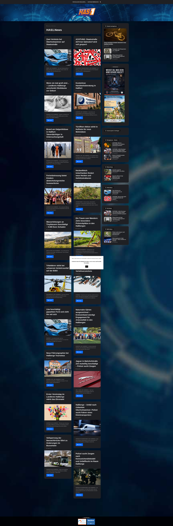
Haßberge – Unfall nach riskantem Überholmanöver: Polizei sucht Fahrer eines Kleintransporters (87, 410)
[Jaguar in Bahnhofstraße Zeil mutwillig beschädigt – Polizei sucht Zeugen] (87, 379)
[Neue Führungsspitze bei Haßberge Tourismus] (57, 368)
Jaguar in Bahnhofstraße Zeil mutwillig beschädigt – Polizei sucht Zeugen (87, 363)
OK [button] (86, 266)
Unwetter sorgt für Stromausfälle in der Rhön (118, 170)
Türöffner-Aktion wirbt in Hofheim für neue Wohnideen (87, 129)
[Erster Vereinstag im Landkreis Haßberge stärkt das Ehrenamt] (57, 412)
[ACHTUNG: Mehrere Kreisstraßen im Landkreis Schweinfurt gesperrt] (107, 144)
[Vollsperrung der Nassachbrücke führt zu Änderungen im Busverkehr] (57, 458)
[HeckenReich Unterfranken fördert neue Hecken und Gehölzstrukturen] (87, 191)
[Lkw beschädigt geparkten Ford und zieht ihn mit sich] (57, 327)
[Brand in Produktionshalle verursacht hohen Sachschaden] (107, 157)
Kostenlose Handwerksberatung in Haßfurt (86, 85)
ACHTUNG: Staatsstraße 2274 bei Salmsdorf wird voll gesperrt (86, 41)
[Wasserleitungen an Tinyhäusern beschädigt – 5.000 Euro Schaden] (57, 240)
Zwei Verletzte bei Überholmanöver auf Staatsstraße (55, 41)
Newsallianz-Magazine (79, 1)
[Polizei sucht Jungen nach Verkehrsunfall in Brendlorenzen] (107, 234)
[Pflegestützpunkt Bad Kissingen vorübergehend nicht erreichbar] (107, 56)
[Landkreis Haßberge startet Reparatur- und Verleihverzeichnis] (87, 284)
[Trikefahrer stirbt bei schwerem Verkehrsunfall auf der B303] (57, 284)
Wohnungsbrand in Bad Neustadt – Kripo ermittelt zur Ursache (119, 239)
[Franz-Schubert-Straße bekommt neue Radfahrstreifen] (115, 34)
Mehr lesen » (50, 74)
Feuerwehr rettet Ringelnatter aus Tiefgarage (119, 49)
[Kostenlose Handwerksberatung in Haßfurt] (87, 101)
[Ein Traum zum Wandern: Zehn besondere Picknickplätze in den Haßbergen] (87, 239)
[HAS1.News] (86, 12)
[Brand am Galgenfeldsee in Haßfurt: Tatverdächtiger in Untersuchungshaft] (57, 150)
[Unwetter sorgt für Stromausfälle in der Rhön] (107, 171)
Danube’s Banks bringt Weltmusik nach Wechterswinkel (117, 177)
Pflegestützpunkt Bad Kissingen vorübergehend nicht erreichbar (118, 56)
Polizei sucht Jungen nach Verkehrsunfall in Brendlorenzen (118, 233)
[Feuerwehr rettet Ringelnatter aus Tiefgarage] (107, 50)
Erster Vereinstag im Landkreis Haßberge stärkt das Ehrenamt (55, 396)
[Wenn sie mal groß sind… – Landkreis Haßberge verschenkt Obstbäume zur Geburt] (57, 104)
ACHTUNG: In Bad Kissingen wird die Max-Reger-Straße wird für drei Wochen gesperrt (119, 150)
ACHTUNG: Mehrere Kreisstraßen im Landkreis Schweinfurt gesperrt (118, 144)
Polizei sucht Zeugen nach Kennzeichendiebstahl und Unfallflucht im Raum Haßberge (87, 459)
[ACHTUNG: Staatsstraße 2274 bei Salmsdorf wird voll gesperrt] (87, 57)
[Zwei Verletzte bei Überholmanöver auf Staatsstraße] (57, 57)
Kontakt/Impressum (93, 1)
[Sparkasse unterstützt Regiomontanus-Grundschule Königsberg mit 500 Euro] (57, 505)
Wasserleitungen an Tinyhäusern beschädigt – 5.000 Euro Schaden (57, 224)
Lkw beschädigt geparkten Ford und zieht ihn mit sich (57, 311)
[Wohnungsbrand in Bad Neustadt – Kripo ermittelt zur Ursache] (107, 240)
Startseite (49, 25)
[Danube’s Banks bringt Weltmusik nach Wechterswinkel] (107, 177)
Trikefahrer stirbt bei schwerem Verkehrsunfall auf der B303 (57, 268)
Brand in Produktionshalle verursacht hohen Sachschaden (118, 156)
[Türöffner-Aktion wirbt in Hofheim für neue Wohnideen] (87, 145)
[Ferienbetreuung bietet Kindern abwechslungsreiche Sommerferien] (57, 196)
